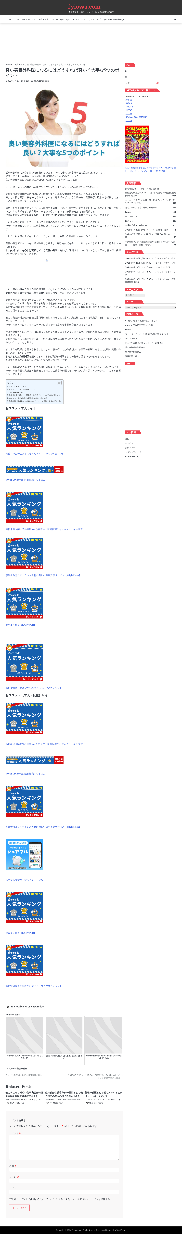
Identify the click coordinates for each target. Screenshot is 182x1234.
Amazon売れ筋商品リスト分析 (139, 325)
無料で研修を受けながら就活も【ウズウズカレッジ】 (34, 687)
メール (14, 1177)
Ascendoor (100, 1230)
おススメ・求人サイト (17, 386)
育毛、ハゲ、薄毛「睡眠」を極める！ (142, 207)
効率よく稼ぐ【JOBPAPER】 (21, 624)
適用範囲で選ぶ (132, 356)
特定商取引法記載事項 (114, 19)
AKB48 (129, 100)
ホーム (10, 19)
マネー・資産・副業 (61, 19)
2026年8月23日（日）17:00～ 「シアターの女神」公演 (150, 263)
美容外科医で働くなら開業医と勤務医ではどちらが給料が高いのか (35, 395)
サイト (12, 1188)
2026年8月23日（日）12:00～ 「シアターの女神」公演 (150, 258)
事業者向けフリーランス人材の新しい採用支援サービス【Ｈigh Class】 (43, 575)
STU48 (129, 120)
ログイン (129, 443)
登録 (127, 438)
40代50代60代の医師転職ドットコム (26, 479)
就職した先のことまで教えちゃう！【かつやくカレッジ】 (36, 453)
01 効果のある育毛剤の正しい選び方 (141, 320)
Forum (128, 212)
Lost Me (129, 221)
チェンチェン (131, 216)
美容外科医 (22, 1068)
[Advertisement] (91, 43)
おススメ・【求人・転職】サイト (22, 389)
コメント (15, 1133)
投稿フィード (131, 447)
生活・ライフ (79, 19)
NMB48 (129, 107)
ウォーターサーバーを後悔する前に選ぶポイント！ (148, 334)
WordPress (121, 1230)
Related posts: (18, 392)
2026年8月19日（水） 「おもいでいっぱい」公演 (147, 267)
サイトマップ (95, 19)
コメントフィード (133, 452)
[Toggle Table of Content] (58, 383)
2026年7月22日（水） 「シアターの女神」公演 (146, 230)
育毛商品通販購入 (133, 352)
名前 (13, 1166)
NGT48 (129, 114)
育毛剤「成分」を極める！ (137, 225)
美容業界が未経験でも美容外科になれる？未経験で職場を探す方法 (35, 401)
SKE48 (129, 103)
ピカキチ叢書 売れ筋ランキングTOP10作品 (144, 343)
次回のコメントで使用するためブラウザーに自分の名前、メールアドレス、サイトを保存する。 (61, 1199)
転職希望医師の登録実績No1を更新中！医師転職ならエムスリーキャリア (44, 529)
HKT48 (129, 110)
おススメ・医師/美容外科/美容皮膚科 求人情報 (28, 398)
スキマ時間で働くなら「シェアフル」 (26, 879)
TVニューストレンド (26, 19)
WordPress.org (132, 456)
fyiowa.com (84, 6)
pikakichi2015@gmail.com (36, 81)
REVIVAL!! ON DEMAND (136, 117)
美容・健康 (44, 19)
